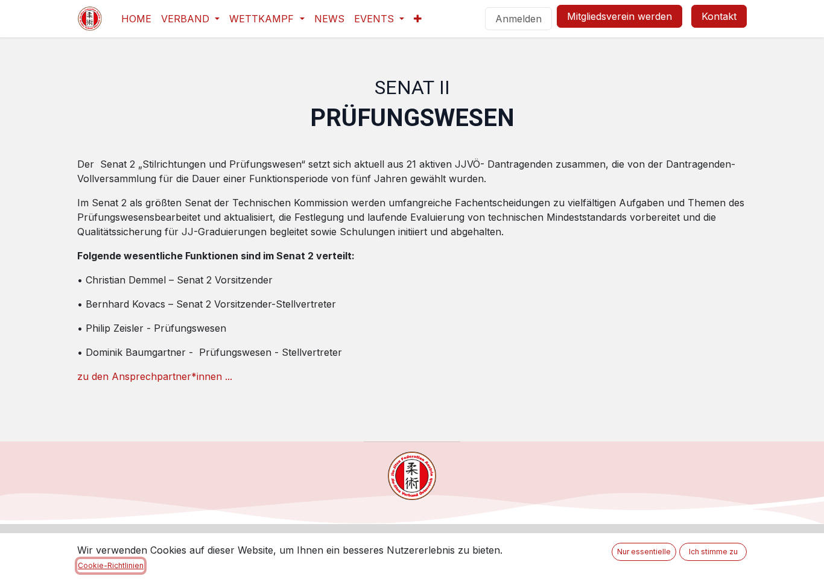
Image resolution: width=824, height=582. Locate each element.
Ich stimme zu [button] (713, 551)
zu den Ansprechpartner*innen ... (156, 376)
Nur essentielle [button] (644, 551)
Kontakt (719, 16)
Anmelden (518, 19)
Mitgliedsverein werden (619, 16)
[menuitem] (136, 19)
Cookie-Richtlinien (111, 565)
